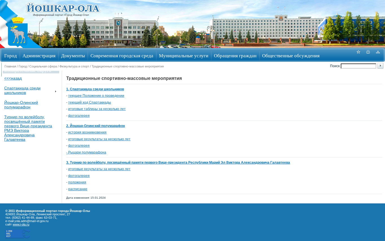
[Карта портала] (378, 55)
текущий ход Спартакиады (89, 102)
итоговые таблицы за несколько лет (97, 109)
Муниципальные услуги (183, 55)
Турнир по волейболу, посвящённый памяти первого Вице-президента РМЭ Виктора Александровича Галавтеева (28, 128)
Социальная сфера (43, 66)
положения (77, 182)
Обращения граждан (235, 55)
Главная (10, 66)
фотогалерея (79, 115)
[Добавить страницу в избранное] (358, 55)
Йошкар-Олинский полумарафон (21, 104)
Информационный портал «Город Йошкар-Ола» (61, 15)
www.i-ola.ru (21, 224)
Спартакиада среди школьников (22, 90)
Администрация (39, 55)
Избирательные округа (27, 70)
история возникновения (87, 132)
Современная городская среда (121, 55)
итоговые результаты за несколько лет (99, 139)
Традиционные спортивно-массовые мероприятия (128, 66)
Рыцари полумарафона (87, 152)
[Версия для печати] (368, 55)
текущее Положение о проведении (96, 95)
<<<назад (13, 78)
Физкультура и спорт (74, 66)
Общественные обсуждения (291, 55)
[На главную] (18, 46)
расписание (77, 189)
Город (10, 55)
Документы (73, 55)
